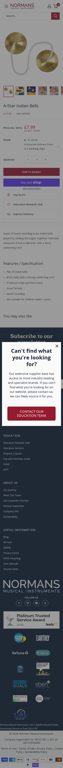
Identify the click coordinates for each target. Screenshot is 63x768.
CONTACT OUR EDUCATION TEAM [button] (31, 413)
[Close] (57, 346)
